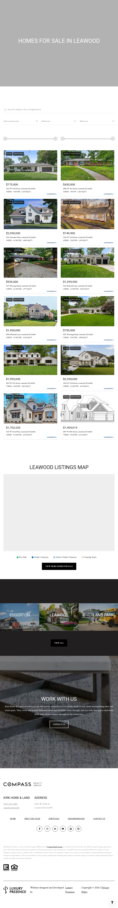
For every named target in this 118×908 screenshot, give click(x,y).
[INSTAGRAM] (47, 829)
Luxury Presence (70, 890)
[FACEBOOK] (39, 829)
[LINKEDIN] (55, 829)
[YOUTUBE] (63, 829)
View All (59, 643)
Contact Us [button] (59, 724)
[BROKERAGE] (78, 829)
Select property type (11, 121)
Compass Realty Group (54, 847)
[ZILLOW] (71, 829)
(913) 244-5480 (10, 804)
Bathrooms (46, 121)
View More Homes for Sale (59, 566)
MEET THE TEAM (32, 818)
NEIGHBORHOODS (76, 818)
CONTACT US (99, 819)
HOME (13, 818)
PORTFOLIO (54, 818)
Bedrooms (84, 121)
